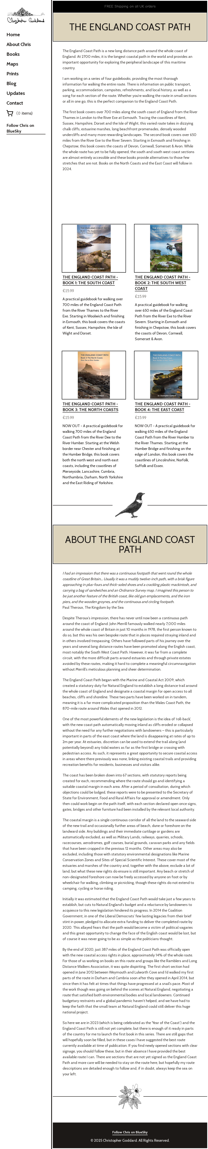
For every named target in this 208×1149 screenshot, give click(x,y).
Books (13, 54)
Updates (15, 93)
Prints (12, 74)
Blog (11, 83)
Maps (12, 64)
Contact (14, 103)
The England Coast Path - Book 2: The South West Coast (162, 283)
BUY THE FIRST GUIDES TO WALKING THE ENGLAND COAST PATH (130, 198)
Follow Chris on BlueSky (20, 128)
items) (24, 113)
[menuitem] (26, 34)
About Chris (18, 44)
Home (13, 34)
